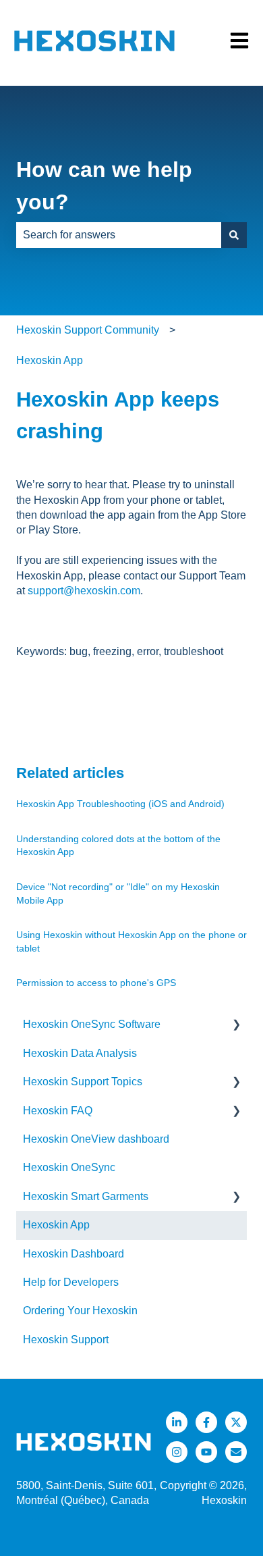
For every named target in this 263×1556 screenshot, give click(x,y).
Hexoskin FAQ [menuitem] (57, 1110)
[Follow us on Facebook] (206, 1422)
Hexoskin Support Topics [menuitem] (82, 1081)
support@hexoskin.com (84, 590)
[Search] (234, 235)
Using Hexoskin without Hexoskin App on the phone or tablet (131, 941)
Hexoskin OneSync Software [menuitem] (91, 1024)
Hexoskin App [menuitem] (56, 1224)
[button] (236, 1025)
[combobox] (118, 235)
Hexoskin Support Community (87, 330)
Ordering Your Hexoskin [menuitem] (80, 1310)
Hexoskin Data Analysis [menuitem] (80, 1053)
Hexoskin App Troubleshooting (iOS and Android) (120, 803)
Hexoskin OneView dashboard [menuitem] (96, 1139)
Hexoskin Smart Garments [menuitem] (85, 1196)
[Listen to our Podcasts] (206, 1452)
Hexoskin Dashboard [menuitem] (73, 1254)
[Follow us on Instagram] (176, 1452)
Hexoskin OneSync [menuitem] (69, 1167)
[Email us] (236, 1452)
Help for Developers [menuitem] (71, 1282)
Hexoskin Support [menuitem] (66, 1339)
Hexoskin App (49, 360)
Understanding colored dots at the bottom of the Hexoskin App (118, 845)
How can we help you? (104, 185)
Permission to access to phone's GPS (96, 982)
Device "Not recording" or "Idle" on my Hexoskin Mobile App (118, 893)
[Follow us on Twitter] (236, 1422)
